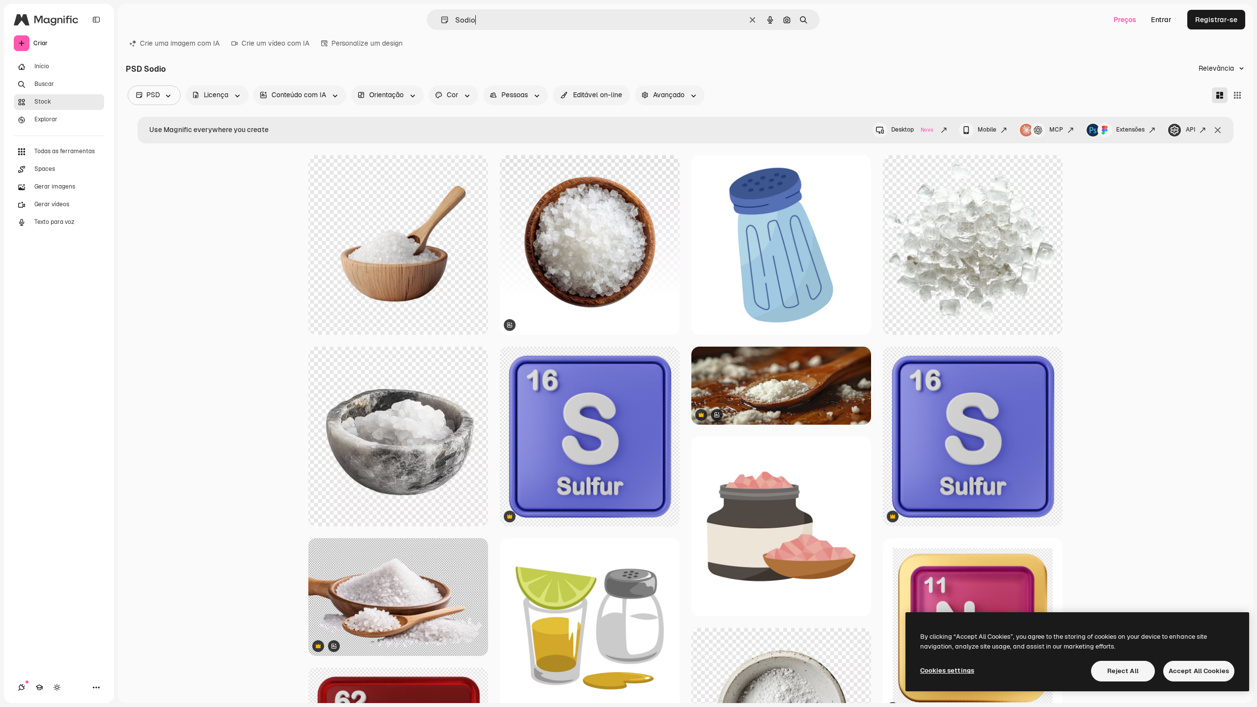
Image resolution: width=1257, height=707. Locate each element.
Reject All (1123, 671)
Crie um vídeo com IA (275, 43)
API (1190, 130)
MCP (1056, 130)
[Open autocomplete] (440, 20)
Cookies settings (947, 670)
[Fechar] (1218, 130)
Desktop (912, 130)
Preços (1125, 19)
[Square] (1237, 95)
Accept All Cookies (1199, 671)
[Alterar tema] (57, 687)
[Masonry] (1220, 95)
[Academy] (39, 687)
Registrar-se (1216, 19)
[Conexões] (21, 687)
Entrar (1161, 19)
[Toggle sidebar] (96, 19)
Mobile (987, 130)
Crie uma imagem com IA (179, 43)
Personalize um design (367, 43)
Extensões (1130, 130)
